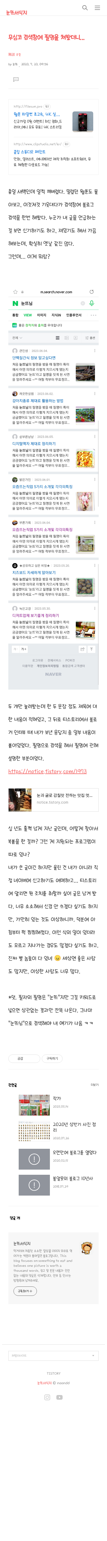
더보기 (95, 1085)
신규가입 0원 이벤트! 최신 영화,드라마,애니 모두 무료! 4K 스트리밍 (38, 124)
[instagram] (47, 1398)
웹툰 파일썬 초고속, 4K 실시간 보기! (36, 115)
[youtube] (59, 1398)
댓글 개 (15, 1218)
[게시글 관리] (34, 1059)
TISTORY (54, 1374)
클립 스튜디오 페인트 (30, 152)
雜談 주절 (14, 55)
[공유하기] (28, 1059)
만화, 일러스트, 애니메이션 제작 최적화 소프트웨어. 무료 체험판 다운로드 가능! (52, 162)
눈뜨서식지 (16, 12)
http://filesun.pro (28, 106)
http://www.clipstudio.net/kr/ (38, 144)
